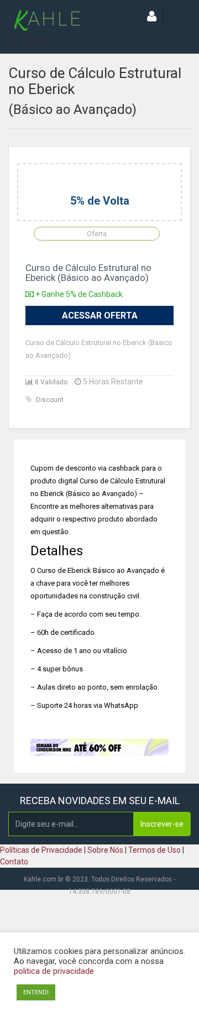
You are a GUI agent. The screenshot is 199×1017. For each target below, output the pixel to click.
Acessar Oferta (100, 315)
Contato (14, 861)
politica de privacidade (54, 971)
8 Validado (50, 382)
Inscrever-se (162, 824)
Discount (50, 400)
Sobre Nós (105, 850)
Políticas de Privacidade (41, 850)
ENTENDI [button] (36, 992)
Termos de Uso (154, 850)
